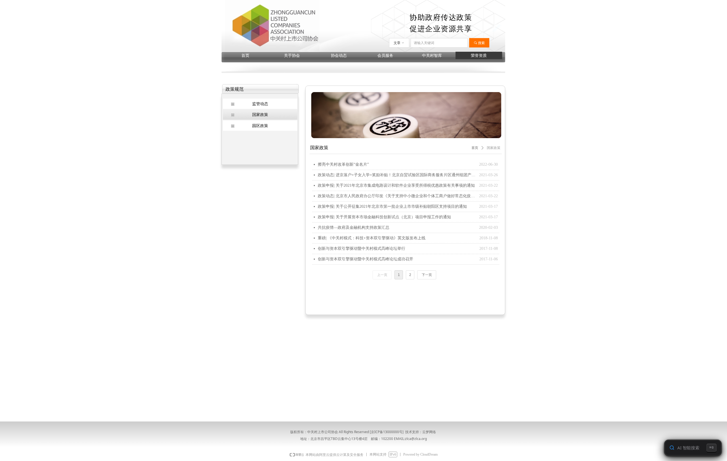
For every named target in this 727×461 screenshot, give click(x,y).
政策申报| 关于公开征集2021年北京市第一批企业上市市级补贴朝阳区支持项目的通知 (392, 206)
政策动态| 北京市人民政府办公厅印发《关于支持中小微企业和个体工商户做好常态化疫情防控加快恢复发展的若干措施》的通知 (397, 196)
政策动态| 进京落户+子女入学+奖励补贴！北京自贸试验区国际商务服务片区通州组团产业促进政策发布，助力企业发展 (397, 175)
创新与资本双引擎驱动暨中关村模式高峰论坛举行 (361, 248)
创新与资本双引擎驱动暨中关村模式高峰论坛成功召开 (365, 259)
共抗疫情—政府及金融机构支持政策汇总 (353, 227)
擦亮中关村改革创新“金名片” (343, 164)
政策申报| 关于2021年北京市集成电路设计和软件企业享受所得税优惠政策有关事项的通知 (396, 185)
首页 (474, 148)
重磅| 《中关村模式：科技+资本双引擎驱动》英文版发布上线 (371, 238)
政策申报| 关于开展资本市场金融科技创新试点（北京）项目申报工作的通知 (384, 217)
